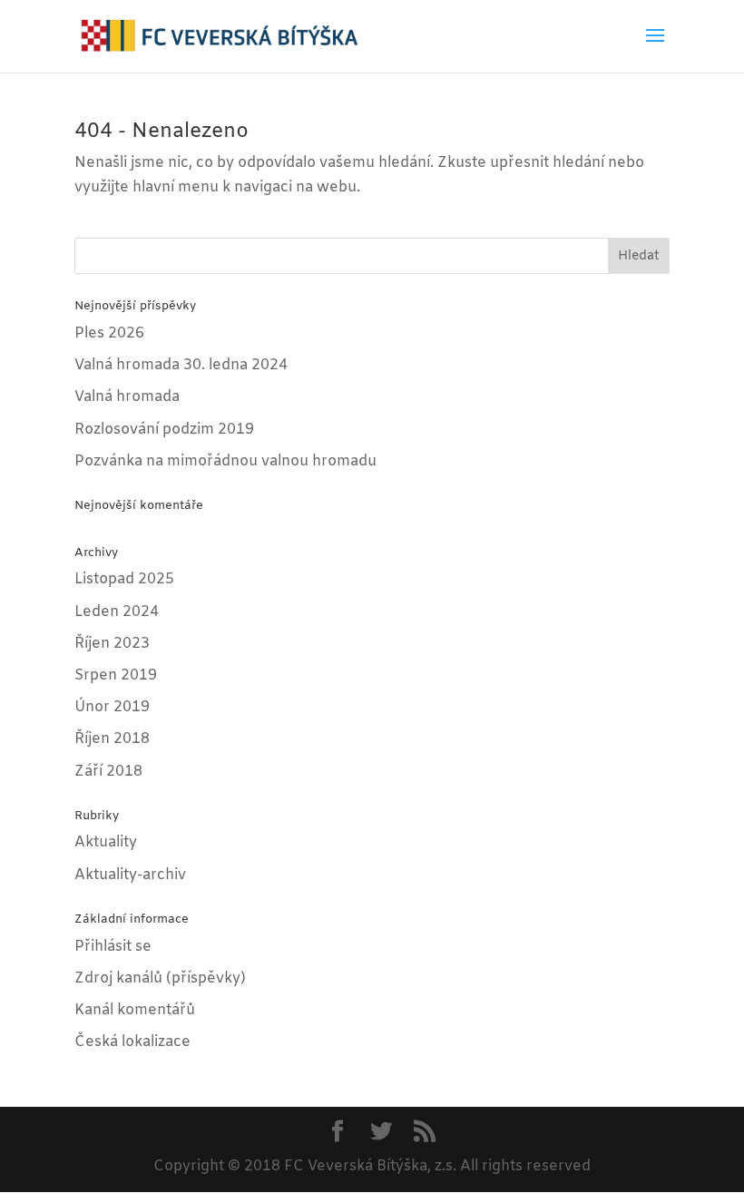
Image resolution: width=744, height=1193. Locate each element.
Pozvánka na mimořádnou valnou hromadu (225, 461)
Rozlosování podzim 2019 (164, 429)
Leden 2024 (116, 611)
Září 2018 (108, 771)
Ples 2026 (109, 333)
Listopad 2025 (124, 579)
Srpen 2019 (115, 675)
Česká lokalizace (132, 1041)
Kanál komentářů (134, 1010)
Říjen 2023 (112, 643)
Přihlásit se (113, 946)
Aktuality (105, 842)
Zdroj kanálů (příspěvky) (160, 978)
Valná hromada (127, 396)
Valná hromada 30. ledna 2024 (181, 365)
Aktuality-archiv (130, 875)
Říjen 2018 (112, 738)
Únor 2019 (112, 707)
